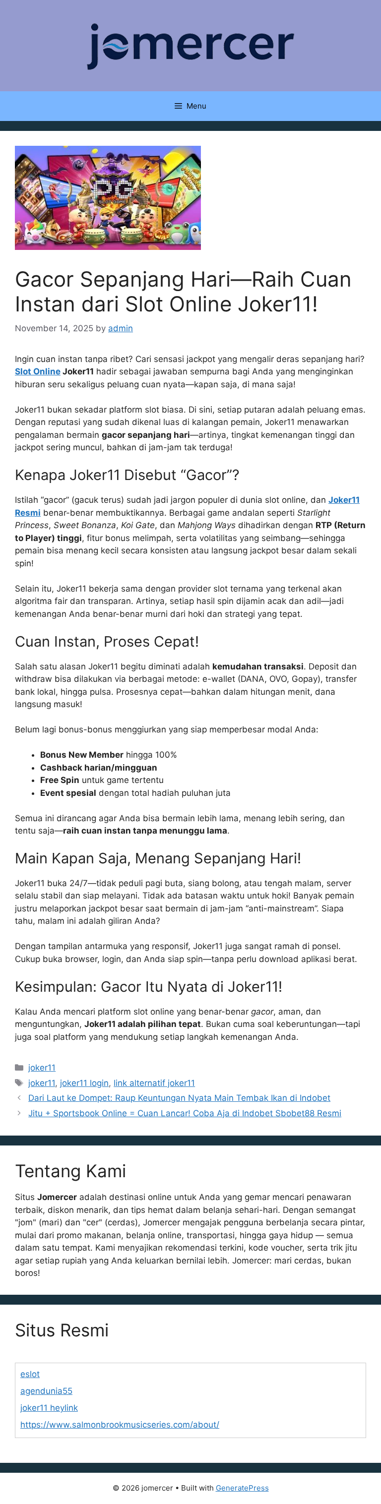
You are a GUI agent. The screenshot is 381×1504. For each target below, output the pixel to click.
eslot (30, 1374)
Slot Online (38, 371)
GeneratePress (242, 1488)
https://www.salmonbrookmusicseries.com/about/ (119, 1425)
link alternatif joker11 (154, 1083)
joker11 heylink (49, 1408)
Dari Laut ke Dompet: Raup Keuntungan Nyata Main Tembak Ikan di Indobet (179, 1098)
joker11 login (84, 1083)
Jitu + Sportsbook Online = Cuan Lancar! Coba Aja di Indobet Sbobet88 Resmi (184, 1113)
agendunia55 (46, 1391)
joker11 (42, 1068)
